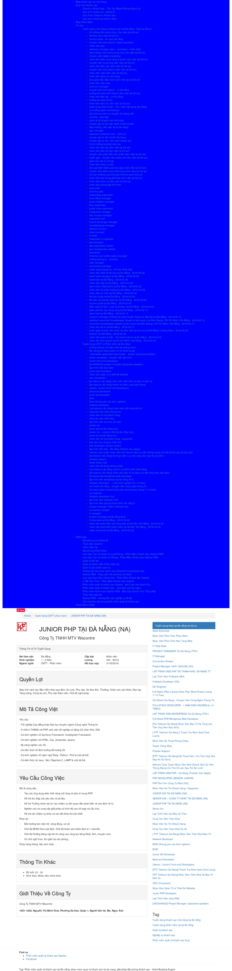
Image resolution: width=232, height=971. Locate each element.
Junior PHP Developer (164, 893)
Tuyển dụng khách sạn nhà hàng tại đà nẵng (177, 920)
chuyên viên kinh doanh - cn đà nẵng (109, 89)
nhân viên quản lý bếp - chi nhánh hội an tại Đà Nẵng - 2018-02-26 (125, 337)
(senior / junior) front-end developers (109, 388)
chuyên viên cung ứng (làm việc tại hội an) (112, 62)
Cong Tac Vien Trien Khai (166, 818)
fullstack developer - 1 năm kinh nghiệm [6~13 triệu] (117, 482)
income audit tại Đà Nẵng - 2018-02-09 (110, 303)
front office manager (100, 198)
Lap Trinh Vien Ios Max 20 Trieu (170, 813)
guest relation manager (101, 201)
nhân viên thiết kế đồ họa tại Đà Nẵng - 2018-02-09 (117, 272)
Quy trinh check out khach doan (100, 18)
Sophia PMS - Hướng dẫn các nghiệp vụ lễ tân (107, 598)
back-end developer (100, 391)
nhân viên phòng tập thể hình (105, 184)
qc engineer (95, 493)
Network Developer (163, 839)
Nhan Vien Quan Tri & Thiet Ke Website (174, 888)
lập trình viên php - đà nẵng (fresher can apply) (114, 449)
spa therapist (96, 242)
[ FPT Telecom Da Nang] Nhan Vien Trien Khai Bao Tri (182, 834)
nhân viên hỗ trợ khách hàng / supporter (110, 438)
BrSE (155, 849)
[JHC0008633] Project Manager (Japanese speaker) (181, 903)
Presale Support (161, 751)
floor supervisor (97, 205)
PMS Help (81, 537)
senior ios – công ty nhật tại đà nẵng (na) (111, 432)
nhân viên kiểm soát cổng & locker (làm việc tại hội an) (118, 59)
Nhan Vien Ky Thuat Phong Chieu (171, 740)
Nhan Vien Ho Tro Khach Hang (169, 823)
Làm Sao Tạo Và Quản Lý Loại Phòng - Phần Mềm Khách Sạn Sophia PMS (123, 554)
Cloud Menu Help (85, 604)
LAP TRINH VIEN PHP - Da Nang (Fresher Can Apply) (182, 773)
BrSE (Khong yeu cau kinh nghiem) (171, 844)
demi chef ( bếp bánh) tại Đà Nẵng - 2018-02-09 (115, 286)
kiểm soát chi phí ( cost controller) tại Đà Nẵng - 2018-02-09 (121, 306)
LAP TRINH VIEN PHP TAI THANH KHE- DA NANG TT (182, 671)
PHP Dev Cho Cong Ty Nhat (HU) (171, 783)
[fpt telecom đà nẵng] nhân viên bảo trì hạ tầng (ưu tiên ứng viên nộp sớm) (129, 472)
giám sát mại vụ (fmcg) (101, 161)
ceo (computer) (97, 377)
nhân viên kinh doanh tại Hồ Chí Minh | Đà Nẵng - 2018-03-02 (122, 340)
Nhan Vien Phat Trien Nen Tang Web (172, 641)
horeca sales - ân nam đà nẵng (106, 39)
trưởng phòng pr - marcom (103, 259)
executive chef (97, 218)
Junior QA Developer (164, 854)
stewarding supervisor (101, 195)
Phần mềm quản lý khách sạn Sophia (46, 955)
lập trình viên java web (101, 367)
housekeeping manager (102, 225)
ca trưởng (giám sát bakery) (104, 110)
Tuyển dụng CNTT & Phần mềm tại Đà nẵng (106, 344)
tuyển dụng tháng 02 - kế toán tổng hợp (110, 269)
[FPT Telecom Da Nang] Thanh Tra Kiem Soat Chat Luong (184, 869)
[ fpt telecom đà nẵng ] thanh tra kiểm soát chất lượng (118, 469)
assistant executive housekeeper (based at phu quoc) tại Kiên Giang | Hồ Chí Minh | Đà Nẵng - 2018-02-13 (146, 320)
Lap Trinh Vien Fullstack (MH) (168, 676)
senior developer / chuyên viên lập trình (110, 357)
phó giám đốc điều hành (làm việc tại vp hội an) (114, 79)
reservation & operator (101, 239)
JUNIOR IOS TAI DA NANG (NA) (170, 793)
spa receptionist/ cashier (102, 249)
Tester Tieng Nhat (162, 746)
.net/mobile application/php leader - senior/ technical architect (122, 354)
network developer (99, 405)
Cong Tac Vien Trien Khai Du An (170, 829)
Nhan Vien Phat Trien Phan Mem (170, 635)
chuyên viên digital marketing (105, 56)
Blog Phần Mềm (84, 22)
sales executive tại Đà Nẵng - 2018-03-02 (111, 530)
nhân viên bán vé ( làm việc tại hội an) (109, 103)
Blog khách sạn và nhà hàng (91, 1)
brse (91, 398)
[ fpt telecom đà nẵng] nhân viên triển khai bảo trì (115, 408)
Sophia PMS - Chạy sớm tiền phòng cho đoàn (107, 574)
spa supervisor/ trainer (101, 245)
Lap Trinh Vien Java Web (166, 898)
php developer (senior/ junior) (105, 445)
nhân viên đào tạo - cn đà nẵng (106, 96)
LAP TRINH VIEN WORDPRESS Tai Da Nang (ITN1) (181, 713)
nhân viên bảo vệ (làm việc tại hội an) (109, 150)
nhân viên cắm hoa (99, 83)
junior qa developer (99, 394)
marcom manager (99, 86)
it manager (95, 513)
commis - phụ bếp (99, 117)
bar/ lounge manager (100, 215)
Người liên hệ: (106, 910)
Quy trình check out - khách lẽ (99, 12)
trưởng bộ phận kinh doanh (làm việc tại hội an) (114, 93)
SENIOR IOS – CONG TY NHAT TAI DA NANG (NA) (180, 798)
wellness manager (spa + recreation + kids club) (115, 49)
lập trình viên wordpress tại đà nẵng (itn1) (111, 479)
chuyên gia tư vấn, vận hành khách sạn (110, 140)
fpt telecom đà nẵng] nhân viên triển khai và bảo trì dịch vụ (120, 381)
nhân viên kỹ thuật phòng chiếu (106, 466)
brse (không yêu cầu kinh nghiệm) (107, 401)
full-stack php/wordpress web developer (110, 476)
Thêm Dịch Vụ (90, 547)
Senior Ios (158, 808)
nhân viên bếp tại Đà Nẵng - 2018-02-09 (111, 283)
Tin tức (79, 25)
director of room (97, 228)
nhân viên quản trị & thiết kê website (108, 374)
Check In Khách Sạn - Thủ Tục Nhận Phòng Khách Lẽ (111, 8)
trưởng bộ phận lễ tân (101, 100)
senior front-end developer (103, 361)
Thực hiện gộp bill (92, 594)
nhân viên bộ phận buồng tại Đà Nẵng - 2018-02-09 (117, 289)
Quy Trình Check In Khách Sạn (99, 15)
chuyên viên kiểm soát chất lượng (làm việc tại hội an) (118, 171)
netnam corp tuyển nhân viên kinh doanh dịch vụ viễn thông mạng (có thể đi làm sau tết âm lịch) (141, 452)
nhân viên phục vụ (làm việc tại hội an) (110, 181)
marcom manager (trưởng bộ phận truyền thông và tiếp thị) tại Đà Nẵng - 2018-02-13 (135, 316)
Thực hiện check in (93, 543)
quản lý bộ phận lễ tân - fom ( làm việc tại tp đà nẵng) (118, 106)
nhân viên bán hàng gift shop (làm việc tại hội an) (115, 178)
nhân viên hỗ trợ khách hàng (104, 415)
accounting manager (100, 266)
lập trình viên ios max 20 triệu (105, 421)
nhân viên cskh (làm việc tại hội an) (108, 73)
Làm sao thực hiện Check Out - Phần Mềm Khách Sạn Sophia (116, 577)
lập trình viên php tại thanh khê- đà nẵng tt (112, 503)
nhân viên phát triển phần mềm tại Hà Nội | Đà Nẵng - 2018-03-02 (124, 527)
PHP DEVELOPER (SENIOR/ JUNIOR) (173, 778)
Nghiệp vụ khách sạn (164, 935)
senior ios (94, 425)
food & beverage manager (103, 222)
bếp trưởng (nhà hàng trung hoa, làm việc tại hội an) (117, 52)
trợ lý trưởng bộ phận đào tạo (105, 144)
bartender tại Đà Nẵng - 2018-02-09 (108, 279)
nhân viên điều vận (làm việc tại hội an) (110, 66)
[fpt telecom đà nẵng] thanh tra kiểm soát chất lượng (117, 384)
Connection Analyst (163, 661)
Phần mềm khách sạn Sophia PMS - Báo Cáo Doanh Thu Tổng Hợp (119, 591)
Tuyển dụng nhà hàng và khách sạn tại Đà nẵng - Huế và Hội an (117, 28)
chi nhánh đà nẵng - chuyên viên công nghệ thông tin (118, 486)
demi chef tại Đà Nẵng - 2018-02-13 (108, 313)
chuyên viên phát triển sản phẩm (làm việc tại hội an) (117, 154)
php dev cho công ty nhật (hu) (105, 442)
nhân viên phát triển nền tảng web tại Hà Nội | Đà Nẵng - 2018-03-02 (126, 523)
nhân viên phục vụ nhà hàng (104, 76)
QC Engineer (159, 686)
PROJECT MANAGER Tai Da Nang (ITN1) (175, 651)
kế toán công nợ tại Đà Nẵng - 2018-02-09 (112, 296)
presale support (97, 459)
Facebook (31, 959)
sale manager (96, 262)
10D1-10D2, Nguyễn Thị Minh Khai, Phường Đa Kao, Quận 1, (54, 910)
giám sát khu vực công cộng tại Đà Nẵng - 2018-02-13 (118, 310)
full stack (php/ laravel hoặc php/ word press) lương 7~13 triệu (122, 489)
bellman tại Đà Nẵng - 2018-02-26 (107, 333)
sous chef (94, 188)
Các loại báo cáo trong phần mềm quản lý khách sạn (111, 601)
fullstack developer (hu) (101, 496)
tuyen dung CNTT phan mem (51, 615)
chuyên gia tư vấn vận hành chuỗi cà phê (111, 123)
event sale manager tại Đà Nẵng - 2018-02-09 (114, 276)
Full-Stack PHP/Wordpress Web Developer (175, 718)
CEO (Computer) (162, 883)
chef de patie (96, 191)
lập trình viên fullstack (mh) (103, 499)
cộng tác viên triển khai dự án (105, 411)
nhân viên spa (96, 45)
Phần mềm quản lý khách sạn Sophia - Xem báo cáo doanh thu (117, 584)
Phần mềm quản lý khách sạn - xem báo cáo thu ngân (112, 588)
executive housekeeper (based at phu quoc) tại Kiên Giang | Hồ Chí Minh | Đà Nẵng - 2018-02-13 (141, 323)
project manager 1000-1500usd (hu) (108, 506)
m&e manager (97, 232)
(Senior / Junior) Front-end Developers (173, 864)
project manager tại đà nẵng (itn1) (107, 516)
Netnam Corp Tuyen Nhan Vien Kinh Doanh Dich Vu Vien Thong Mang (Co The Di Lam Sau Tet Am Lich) (183, 766)
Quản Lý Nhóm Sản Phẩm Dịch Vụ (101, 564)
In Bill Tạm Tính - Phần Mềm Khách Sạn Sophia (108, 581)
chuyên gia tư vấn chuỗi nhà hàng (107, 137)
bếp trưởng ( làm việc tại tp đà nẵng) (109, 127)
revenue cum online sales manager (108, 255)
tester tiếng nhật (98, 462)
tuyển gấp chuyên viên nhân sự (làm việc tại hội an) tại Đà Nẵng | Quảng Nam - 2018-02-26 (138, 330)
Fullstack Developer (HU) (166, 681)
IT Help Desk (159, 646)
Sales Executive (161, 630)
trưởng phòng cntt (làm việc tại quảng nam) (112, 347)
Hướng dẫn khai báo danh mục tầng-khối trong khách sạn (114, 571)
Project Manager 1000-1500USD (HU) (173, 666)
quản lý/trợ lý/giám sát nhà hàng (106, 120)
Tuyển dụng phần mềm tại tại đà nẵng (173, 925)
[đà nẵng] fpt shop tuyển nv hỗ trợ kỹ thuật (112, 350)
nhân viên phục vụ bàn (101, 164)
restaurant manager (100, 211)
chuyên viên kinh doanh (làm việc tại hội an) (113, 69)
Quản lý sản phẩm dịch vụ (97, 567)
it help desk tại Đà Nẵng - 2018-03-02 (109, 520)
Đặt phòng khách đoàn (95, 550)
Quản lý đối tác (91, 560)
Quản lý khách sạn (163, 930)
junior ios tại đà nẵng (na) (103, 435)
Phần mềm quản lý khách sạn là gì (171, 940)
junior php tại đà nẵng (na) (103, 428)
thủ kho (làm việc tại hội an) (104, 35)
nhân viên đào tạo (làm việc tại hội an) (109, 147)
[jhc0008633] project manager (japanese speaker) (116, 364)
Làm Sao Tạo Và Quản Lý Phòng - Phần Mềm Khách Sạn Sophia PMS (120, 557)
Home (27, 615)
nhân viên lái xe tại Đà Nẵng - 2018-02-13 (111, 327)
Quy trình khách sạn (86, 5)
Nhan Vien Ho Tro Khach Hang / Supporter (175, 788)
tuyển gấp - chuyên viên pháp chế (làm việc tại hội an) (118, 157)
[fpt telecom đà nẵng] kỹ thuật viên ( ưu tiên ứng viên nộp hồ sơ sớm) (126, 455)
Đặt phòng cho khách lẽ (95, 540)
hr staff (93, 235)
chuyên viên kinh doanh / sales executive (111, 42)
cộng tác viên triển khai (101, 418)
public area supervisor (101, 208)
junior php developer (100, 371)
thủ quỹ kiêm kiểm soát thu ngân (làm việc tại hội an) (117, 167)
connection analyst (99, 510)
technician (94, 252)
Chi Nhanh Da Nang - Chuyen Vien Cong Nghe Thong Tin (184, 700)
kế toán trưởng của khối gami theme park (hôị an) (116, 174)
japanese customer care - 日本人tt (107, 134)
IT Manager (159, 656)
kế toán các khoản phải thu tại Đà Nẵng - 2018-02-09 (118, 300)
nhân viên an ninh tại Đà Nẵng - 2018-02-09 (113, 293)
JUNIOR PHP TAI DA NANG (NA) (170, 803)
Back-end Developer (163, 859)
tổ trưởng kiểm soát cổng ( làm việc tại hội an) (114, 32)
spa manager (96, 130)
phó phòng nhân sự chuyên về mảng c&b (111, 113)
